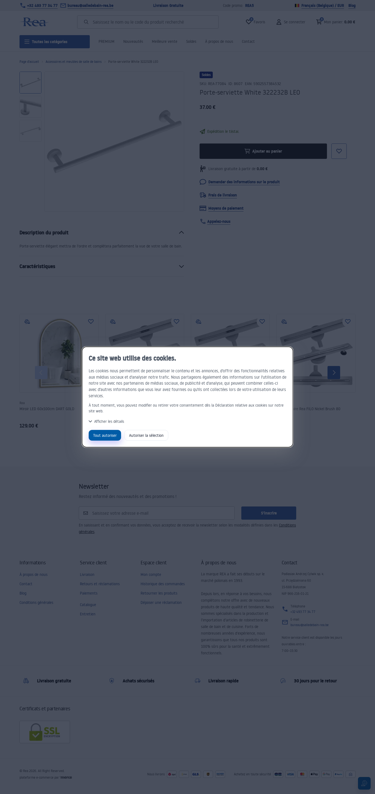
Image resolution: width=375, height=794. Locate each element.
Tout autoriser (105, 435)
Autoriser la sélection (146, 435)
